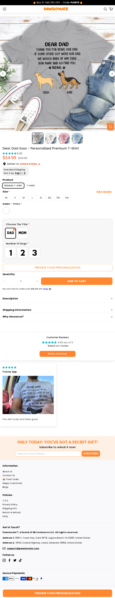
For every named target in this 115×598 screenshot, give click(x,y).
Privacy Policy (10, 504)
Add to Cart (76, 281)
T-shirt (31, 185)
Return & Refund (12, 512)
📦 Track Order (11, 479)
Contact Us (9, 475)
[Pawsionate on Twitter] (14, 560)
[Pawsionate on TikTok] (20, 560)
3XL (58, 197)
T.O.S (5, 500)
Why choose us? (13, 316)
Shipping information (17, 310)
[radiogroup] (57, 233)
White (6, 210)
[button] (10, 153)
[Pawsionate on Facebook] (9, 560)
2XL (50, 197)
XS (6, 197)
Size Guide (104, 192)
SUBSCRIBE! (91, 453)
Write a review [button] (57, 354)
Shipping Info (10, 508)
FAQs (5, 516)
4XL (67, 197)
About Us (7, 471)
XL (41, 197)
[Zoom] (110, 126)
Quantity (9, 274)
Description (10, 298)
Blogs (5, 487)
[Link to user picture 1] (28, 395)
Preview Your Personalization (57, 267)
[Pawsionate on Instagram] (4, 560)
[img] (9, 367)
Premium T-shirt (13, 185)
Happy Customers (12, 483)
